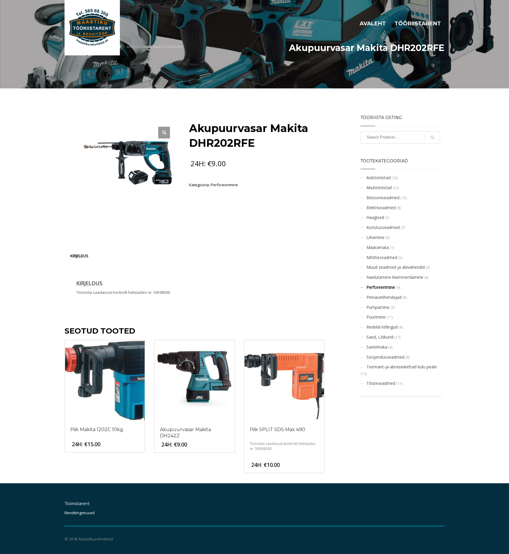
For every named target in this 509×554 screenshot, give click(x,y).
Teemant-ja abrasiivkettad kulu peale (401, 367)
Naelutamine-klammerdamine (394, 277)
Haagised (375, 217)
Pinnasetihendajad (383, 297)
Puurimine (376, 317)
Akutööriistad (379, 187)
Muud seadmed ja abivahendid (395, 267)
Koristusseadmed (383, 227)
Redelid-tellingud (382, 327)
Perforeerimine (224, 184)
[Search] (432, 137)
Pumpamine (377, 307)
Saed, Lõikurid (379, 337)
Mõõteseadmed (381, 257)
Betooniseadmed (382, 197)
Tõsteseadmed (380, 383)
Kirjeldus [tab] (79, 255)
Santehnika (376, 347)
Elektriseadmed (381, 207)
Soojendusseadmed (385, 357)
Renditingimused (80, 512)
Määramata (377, 247)
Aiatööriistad (378, 177)
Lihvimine (375, 237)
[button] (164, 132)
